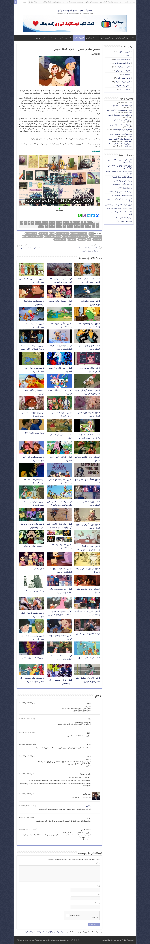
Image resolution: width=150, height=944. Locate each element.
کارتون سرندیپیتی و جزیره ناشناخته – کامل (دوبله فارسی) (60, 613)
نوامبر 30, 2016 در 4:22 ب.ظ (27, 756)
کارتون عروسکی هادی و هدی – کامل (119, 208)
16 (46, 222)
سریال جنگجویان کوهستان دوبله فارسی (121, 135)
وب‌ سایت (96, 903)
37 (50, 225)
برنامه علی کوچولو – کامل (34, 591)
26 (90, 225)
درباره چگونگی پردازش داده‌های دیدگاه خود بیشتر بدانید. (44, 931)
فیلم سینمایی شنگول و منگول (88, 633)
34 (61, 225)
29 (79, 225)
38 (46, 225)
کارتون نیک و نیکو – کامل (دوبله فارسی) (61, 546)
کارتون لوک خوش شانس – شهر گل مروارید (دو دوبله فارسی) (59, 525)
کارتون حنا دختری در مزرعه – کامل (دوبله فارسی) (60, 657)
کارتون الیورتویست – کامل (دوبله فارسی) (33, 481)
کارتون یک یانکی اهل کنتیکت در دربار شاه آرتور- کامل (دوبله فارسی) (32, 349)
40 (39, 225)
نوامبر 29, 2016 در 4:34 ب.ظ (27, 703)
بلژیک (91, 233)
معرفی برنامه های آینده (122, 85)
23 (22, 222)
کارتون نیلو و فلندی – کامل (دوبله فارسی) (75, 236)
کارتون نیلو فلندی (31, 233)
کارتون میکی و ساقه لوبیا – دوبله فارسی (121, 213)
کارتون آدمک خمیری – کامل (33, 658)
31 (72, 225)
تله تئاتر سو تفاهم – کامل (30, 246)
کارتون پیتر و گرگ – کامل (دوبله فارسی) (34, 325)
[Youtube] (32, 2)
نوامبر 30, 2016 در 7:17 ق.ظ (27, 732)
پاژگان (88, 806)
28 (82, 225)
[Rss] (36, 2)
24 (97, 225)
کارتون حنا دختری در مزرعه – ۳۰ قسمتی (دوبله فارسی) (88, 436)
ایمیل (97, 894)
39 (43, 225)
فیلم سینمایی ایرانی (92, 2)
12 (61, 222)
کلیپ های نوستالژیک (65, 38)
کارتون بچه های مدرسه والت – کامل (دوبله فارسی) (60, 590)
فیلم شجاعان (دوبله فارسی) (123, 180)
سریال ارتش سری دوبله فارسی (122, 119)
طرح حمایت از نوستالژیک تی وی (111, 2)
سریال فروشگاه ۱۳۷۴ (125, 188)
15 (50, 222)
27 (86, 225)
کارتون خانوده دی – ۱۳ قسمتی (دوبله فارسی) (119, 172)
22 (25, 222)
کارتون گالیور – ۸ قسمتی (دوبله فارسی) (62, 414)
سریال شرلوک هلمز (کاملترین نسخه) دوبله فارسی (120, 145)
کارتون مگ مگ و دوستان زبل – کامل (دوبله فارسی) (32, 680)
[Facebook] (34, 2)
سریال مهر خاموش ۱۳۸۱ (124, 221)
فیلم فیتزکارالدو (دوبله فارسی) (122, 177)
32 (68, 225)
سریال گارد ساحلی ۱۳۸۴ (124, 217)
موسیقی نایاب (36, 38)
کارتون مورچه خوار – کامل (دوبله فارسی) (34, 369)
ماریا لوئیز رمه (97, 239)
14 (53, 222)
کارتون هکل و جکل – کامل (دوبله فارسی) (89, 347)
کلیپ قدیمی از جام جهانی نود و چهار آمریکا (119, 200)
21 (29, 222)
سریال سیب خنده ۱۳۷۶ (34, 433)
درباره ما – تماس (129, 2)
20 (32, 222)
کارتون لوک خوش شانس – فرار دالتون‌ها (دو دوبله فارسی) (59, 503)
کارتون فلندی (43, 233)
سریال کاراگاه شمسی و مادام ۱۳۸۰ (120, 191)
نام (98, 886)
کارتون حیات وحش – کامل (89, 658)
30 (75, 225)
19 (36, 222)
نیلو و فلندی (71, 239)
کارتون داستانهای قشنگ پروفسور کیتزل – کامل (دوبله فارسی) (88, 550)
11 (64, 222)
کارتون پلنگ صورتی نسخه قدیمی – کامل (89, 369)
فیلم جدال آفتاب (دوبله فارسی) (121, 184)
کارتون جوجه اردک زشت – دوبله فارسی (118, 204)
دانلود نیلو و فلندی (62, 233)
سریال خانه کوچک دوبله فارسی (121, 105)
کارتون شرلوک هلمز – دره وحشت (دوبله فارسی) (88, 248)
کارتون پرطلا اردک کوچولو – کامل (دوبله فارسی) (61, 570)
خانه (132, 38)
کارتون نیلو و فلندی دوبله (52, 236)
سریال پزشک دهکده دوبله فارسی (121, 124)
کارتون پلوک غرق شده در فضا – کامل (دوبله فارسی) (59, 347)
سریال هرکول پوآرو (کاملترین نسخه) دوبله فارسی (120, 140)
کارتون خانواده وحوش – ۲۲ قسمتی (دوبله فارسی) (61, 280)
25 (93, 225)
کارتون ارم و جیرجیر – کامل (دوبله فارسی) (89, 414)
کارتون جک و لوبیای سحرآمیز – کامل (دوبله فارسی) (31, 525)
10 (67, 222)
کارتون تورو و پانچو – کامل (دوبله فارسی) (89, 325)
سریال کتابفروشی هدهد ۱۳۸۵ (122, 195)
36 (53, 225)
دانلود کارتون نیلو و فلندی (78, 233)
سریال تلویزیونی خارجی (107, 38)
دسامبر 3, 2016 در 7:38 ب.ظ (27, 794)
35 (57, 225)
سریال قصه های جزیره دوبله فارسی (120, 115)
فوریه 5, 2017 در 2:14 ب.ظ (26, 817)
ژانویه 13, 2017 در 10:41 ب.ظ (27, 806)
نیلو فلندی (82, 239)
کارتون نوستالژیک (79, 38)
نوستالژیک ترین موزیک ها (74, 2)
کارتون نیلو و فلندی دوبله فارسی (32, 236)
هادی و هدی (39, 568)
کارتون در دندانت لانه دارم (34, 546)
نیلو (89, 239)
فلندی (52, 233)
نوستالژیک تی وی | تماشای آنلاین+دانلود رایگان (75, 10)
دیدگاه (97, 863)
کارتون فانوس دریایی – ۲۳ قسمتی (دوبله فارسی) (89, 280)
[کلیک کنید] (75, 23)
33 (64, 225)
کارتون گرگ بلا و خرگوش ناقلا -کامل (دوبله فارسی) (88, 680)
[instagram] (30, 2)
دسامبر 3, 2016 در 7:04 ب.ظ (27, 774)
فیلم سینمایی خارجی (92, 38)
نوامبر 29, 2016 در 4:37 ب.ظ (27, 719)
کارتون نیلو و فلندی (95, 236)
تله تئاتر (45, 38)
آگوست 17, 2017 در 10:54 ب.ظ (28, 829)
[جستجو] (15, 2)
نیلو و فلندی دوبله (60, 239)
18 (39, 222)
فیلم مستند (53, 38)
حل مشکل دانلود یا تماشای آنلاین (53, 2)
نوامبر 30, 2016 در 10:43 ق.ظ (27, 744)
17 (43, 222)
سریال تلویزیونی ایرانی (122, 38)
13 (57, 222)
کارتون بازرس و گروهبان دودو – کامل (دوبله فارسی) (87, 392)
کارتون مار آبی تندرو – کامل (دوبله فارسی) (61, 325)
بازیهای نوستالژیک (124, 51)
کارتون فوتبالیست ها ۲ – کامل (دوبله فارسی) (119, 111)
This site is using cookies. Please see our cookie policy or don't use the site (43, 940)
